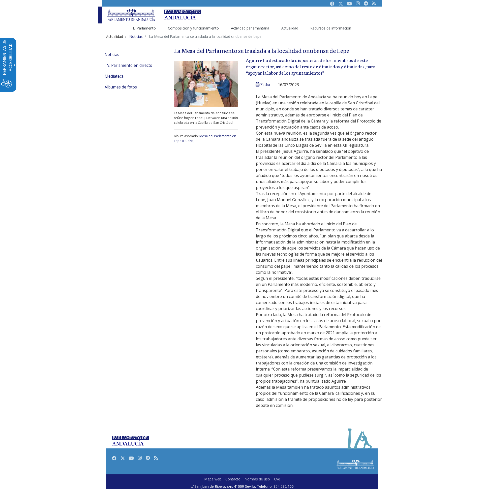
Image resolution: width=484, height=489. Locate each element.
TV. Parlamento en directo (128, 65)
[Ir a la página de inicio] (131, 15)
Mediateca (114, 76)
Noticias (112, 54)
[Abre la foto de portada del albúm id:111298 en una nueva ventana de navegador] (206, 83)
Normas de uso (257, 479)
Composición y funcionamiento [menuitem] (193, 28)
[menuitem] (133, 54)
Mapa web (212, 479)
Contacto (232, 479)
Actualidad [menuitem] (289, 28)
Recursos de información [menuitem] (330, 28)
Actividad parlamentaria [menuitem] (250, 28)
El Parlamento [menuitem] (144, 28)
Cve (277, 479)
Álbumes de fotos (121, 87)
